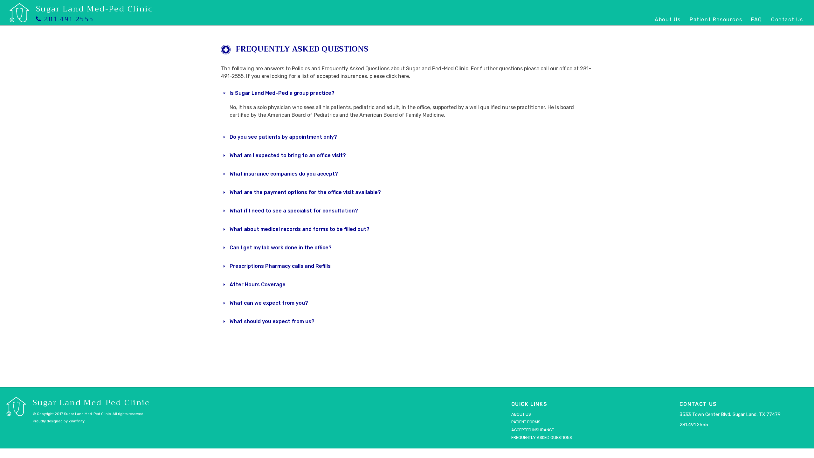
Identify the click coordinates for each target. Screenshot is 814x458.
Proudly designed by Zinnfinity (59, 421)
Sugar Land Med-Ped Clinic (94, 9)
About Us (668, 20)
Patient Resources (716, 20)
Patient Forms (526, 422)
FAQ (756, 20)
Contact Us (787, 20)
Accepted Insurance (532, 429)
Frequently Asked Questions (541, 437)
